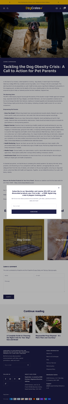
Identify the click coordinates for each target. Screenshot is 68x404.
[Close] (58, 187)
